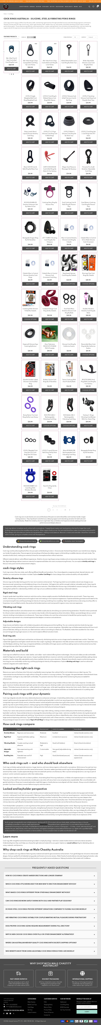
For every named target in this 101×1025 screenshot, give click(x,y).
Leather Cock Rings (44, 574)
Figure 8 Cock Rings (37, 720)
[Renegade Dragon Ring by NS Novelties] (30, 227)
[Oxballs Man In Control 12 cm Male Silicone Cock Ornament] (88, 227)
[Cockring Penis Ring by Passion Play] (50, 192)
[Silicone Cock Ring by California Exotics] (69, 333)
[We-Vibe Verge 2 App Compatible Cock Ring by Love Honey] (30, 50)
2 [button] (11, 74)
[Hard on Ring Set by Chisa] (50, 475)
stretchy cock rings (88, 561)
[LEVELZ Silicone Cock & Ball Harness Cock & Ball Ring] (69, 85)
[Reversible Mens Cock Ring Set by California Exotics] (88, 333)
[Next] (69, 510)
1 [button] (9, 74)
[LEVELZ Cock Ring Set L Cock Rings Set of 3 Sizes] (88, 121)
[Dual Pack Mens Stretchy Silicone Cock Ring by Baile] (69, 298)
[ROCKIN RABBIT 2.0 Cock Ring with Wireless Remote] (30, 475)
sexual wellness (72, 843)
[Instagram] (7, 1013)
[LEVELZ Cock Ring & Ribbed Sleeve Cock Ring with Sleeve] (50, 85)
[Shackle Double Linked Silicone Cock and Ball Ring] (30, 369)
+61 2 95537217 (13, 1004)
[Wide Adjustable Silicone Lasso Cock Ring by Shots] (88, 50)
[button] (4, 51)
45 (65, 509)
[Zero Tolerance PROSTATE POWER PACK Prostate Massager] (50, 333)
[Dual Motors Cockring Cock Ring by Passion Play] (88, 192)
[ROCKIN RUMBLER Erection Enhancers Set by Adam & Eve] (30, 192)
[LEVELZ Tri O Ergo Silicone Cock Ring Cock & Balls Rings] (50, 121)
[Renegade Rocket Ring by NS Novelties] (88, 440)
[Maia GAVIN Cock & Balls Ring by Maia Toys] (30, 156)
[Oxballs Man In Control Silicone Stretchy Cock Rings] (30, 263)
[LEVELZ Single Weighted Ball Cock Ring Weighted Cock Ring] (30, 85)
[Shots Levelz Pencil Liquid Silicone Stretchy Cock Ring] (30, 121)
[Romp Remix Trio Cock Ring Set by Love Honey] (30, 404)
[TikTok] (10, 1013)
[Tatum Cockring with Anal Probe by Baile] (69, 369)
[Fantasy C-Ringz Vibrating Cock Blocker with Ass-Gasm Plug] (88, 404)
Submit (87, 1011)
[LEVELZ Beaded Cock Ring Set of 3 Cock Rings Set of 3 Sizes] (30, 440)
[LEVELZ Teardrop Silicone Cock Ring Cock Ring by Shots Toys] (88, 85)
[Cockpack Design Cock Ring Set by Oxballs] (50, 298)
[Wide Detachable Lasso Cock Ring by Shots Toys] (69, 50)
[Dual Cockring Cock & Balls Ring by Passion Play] (69, 192)
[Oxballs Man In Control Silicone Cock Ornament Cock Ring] (50, 263)
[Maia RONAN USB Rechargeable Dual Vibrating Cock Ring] (69, 440)
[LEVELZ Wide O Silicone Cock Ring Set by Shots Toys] (69, 121)
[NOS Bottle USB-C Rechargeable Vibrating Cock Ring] (69, 404)
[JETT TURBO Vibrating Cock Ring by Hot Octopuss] (50, 227)
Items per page (68, 37)
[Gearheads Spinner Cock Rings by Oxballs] (69, 263)
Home (5, 13)
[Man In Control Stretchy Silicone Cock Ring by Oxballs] (69, 227)
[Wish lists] (93, 6)
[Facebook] (4, 1013)
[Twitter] (13, 1013)
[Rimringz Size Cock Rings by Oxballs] (88, 263)
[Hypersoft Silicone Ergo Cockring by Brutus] (30, 333)
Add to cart (11, 69)
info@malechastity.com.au (15, 1006)
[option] (11, 57)
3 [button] (13, 74)
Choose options (69, 284)
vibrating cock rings (72, 661)
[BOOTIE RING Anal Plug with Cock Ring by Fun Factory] (88, 369)
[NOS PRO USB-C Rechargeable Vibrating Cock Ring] (50, 404)
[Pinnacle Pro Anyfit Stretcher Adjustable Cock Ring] (88, 156)
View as (23, 37)
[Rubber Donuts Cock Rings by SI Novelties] (50, 369)
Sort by (83, 37)
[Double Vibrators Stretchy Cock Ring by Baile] (88, 298)
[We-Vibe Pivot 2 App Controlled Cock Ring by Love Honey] (11, 49)
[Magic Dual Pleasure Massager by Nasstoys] (69, 156)
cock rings (10, 13)
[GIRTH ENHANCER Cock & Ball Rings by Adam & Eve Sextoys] (50, 156)
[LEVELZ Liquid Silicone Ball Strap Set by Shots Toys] (50, 440)
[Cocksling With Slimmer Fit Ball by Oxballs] (30, 298)
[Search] (89, 7)
